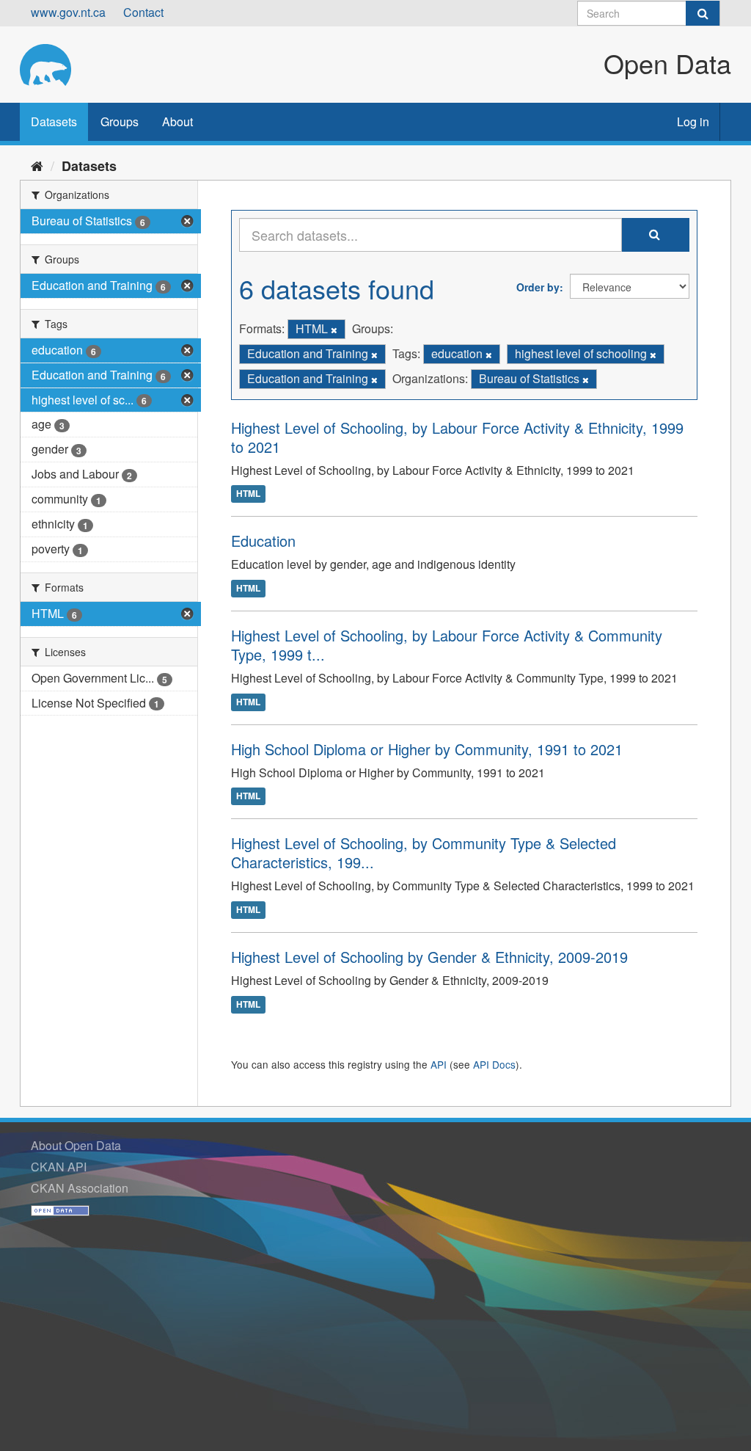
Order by (538, 287)
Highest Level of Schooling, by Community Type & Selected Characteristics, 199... (423, 852)
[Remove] (334, 329)
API (439, 1064)
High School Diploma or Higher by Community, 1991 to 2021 (427, 749)
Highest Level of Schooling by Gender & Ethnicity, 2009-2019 (429, 956)
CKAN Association (79, 1187)
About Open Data (76, 1145)
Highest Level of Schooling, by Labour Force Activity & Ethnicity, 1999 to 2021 (457, 437)
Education (263, 540)
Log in (693, 121)
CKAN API (59, 1166)
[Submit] (702, 13)
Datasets (54, 121)
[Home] (37, 165)
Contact (143, 12)
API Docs (494, 1064)
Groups (119, 121)
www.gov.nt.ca (68, 12)
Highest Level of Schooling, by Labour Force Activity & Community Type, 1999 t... (446, 645)
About (177, 121)
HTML (248, 494)
